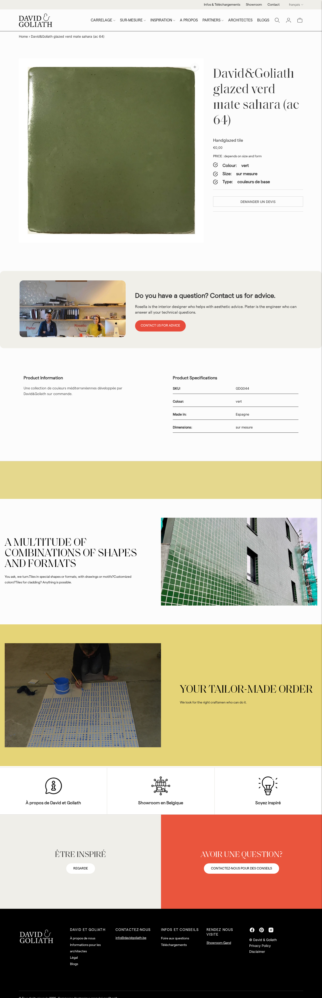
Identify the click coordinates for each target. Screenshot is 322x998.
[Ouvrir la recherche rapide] (277, 20)
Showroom (254, 4)
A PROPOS (189, 20)
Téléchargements (174, 945)
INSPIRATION (161, 20)
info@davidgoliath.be (131, 938)
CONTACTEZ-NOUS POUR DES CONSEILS (241, 868)
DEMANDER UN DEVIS (258, 202)
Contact (274, 4)
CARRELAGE (101, 20)
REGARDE (80, 868)
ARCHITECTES (240, 20)
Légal (74, 957)
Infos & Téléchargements (222, 4)
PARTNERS (211, 20)
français (294, 4)
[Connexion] (288, 20)
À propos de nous (82, 938)
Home (23, 36)
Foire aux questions (175, 938)
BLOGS (263, 20)
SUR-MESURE (131, 20)
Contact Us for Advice (160, 325)
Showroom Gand (218, 943)
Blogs (74, 964)
